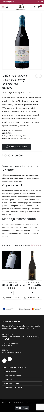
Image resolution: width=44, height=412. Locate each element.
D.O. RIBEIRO (16, 136)
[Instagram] (42, 1)
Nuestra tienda (10, 372)
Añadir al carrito (18, 146)
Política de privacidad (13, 387)
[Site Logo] (20, 7)
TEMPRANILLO (25, 139)
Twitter (8, 155)
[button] (7, 7)
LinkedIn (12, 155)
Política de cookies (11, 383)
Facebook (4, 155)
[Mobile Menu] (3, 7)
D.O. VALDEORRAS (30, 283)
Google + (17, 155)
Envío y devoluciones (12, 376)
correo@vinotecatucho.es (11, 352)
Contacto (8, 379)
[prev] (36, 76)
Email (21, 155)
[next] (40, 76)
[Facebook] (38, 1)
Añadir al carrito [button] (13, 298)
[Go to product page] (11, 265)
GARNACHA (15, 139)
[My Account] (35, 7)
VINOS (24, 136)
